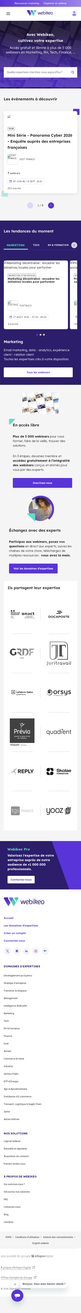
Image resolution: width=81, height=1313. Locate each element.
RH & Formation (12, 1028)
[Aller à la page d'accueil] (42, 13)
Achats (7, 1051)
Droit (6, 1043)
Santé (7, 1111)
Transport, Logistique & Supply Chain (22, 1104)
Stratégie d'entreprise (15, 983)
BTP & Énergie (11, 1081)
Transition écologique (15, 990)
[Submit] (73, 72)
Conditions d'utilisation (27, 1237)
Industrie (8, 1066)
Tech (6, 1021)
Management (11, 998)
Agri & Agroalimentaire (15, 1089)
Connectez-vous (14, 940)
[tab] (16, 245)
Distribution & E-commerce (17, 1096)
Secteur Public (11, 1074)
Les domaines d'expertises (21, 925)
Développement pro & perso (18, 975)
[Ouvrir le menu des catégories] (8, 14)
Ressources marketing (27, 3)
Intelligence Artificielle (15, 1006)
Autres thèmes (11, 1119)
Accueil (8, 918)
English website (40, 1243)
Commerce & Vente (14, 1058)
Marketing (9, 1013)
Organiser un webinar (55, 3)
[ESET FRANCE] (21, 155)
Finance (8, 1036)
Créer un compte (15, 933)
